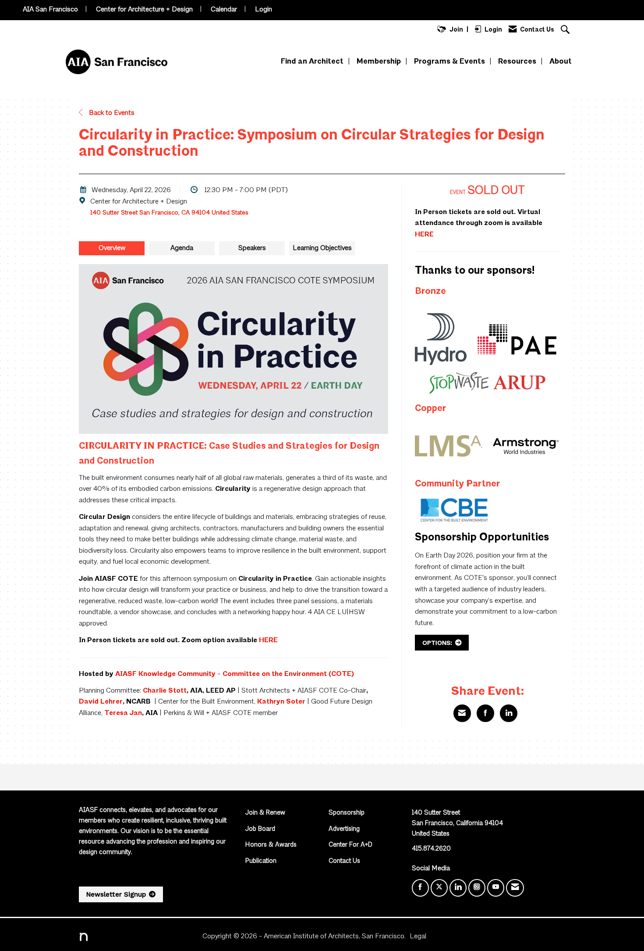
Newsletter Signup (116, 894)
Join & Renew (265, 813)
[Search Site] (566, 30)
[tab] (111, 248)
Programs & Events (449, 61)
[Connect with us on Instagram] (476, 888)
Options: (437, 642)
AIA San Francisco (50, 9)
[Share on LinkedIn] (508, 713)
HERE (268, 640)
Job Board (260, 829)
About (560, 61)
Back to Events (110, 113)
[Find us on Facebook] (420, 888)
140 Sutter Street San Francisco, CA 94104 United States (169, 213)
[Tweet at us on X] (439, 888)
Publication (260, 861)
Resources (517, 61)
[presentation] (112, 248)
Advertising (344, 829)
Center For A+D (350, 845)
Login (263, 9)
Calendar (224, 9)
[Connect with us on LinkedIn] (458, 888)
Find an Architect (312, 61)
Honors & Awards (271, 845)
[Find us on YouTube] (495, 888)
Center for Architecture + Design (144, 9)
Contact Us (344, 861)
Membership (379, 61)
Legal (418, 936)
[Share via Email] (462, 713)
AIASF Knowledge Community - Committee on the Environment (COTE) (234, 674)
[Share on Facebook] (485, 713)
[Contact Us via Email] (515, 888)
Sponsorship (346, 813)
